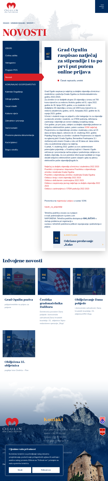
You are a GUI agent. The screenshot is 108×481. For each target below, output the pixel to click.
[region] (34, 460)
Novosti (30, 23)
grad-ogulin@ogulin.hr (59, 441)
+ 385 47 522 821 (59, 437)
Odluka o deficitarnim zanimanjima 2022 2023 (64, 180)
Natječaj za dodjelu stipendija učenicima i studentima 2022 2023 (72, 166)
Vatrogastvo (10, 63)
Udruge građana (12, 99)
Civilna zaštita (11, 55)
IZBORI (8, 48)
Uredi (20, 470)
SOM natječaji (91, 127)
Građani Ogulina (18, 23)
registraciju (61, 201)
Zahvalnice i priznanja (14, 121)
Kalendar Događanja (14, 92)
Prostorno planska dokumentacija (19, 135)
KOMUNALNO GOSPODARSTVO (20, 84)
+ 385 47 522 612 (58, 433)
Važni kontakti (11, 128)
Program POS (11, 70)
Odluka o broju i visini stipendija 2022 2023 (63, 177)
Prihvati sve (46, 470)
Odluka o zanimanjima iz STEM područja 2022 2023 (67, 189)
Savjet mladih (11, 106)
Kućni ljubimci (11, 142)
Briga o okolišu (11, 150)
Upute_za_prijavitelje (53, 207)
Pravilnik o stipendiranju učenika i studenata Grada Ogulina (70, 175)
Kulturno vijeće (11, 113)
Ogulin (6, 23)
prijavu (70, 201)
